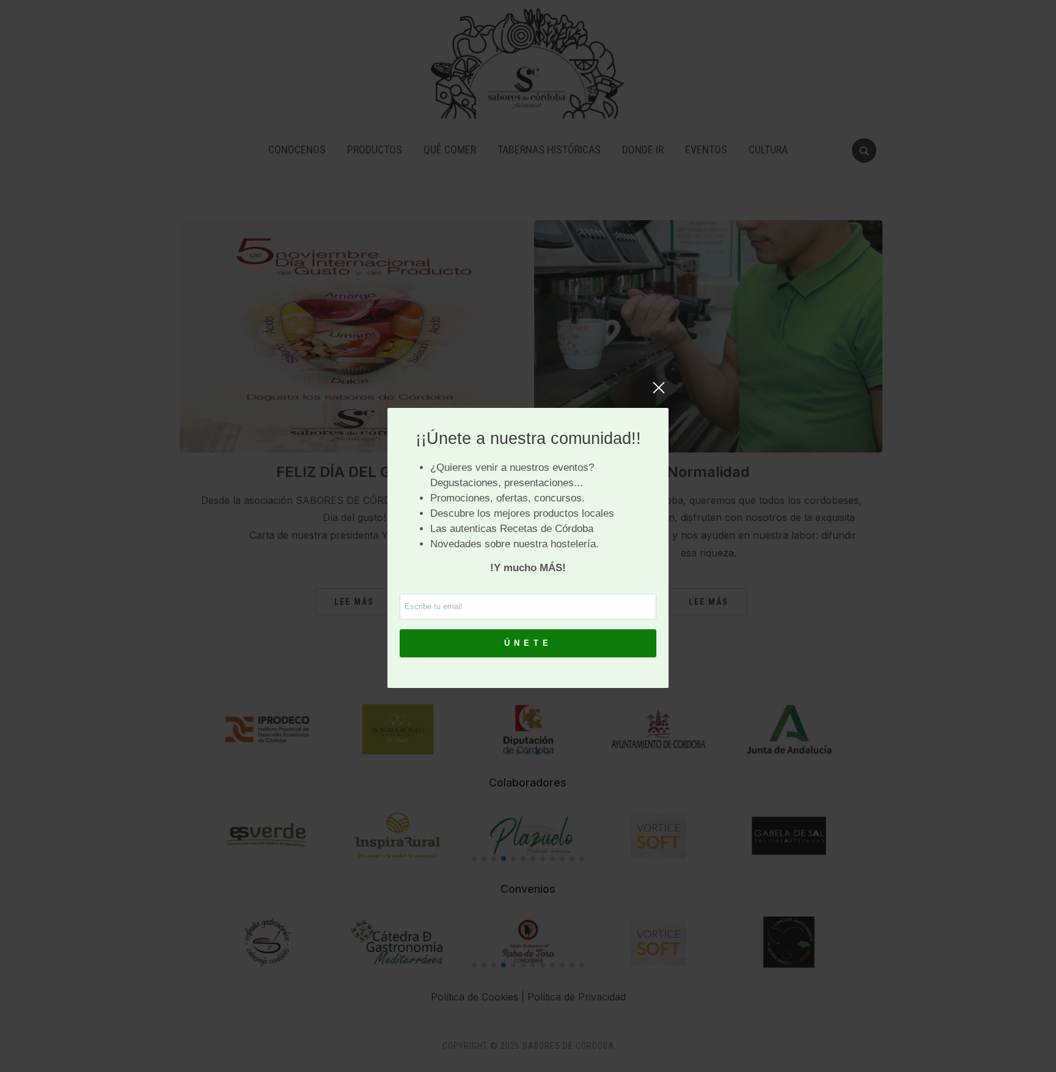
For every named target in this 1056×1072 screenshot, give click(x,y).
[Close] (659, 394)
